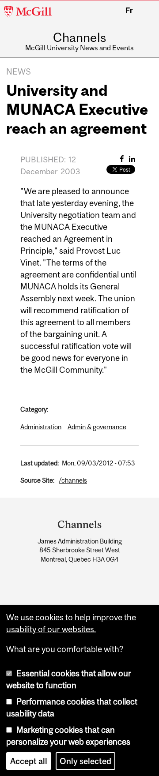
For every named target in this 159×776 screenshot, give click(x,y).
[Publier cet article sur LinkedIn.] (132, 158)
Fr (129, 10)
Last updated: (39, 463)
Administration (40, 427)
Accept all (28, 761)
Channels (79, 38)
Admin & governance (97, 427)
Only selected (85, 761)
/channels (73, 480)
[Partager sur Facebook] (122, 158)
